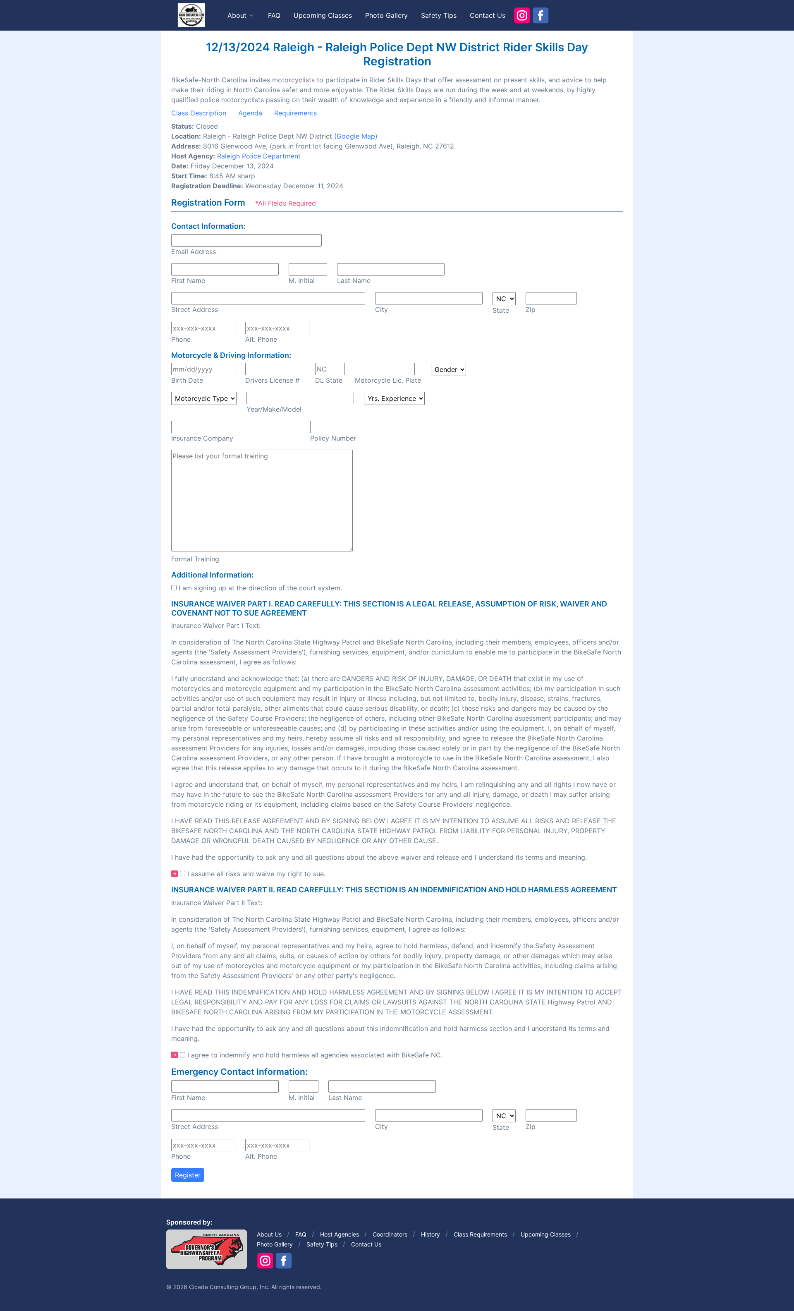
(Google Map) (356, 136)
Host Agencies (339, 1234)
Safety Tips (439, 15)
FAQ (274, 15)
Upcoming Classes (323, 15)
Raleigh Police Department (259, 156)
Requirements (295, 113)
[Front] (191, 15)
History (430, 1234)
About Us (269, 1234)
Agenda (250, 113)
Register (188, 1175)
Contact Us (487, 15)
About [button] (236, 15)
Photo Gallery (386, 15)
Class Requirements (480, 1234)
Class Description (198, 113)
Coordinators (390, 1234)
